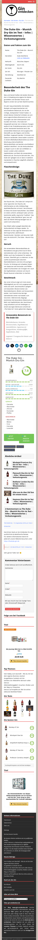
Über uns (6, 825)
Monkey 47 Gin (14, 727)
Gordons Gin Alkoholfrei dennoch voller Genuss (18, 868)
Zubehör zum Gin (9, 890)
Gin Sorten (14, 20)
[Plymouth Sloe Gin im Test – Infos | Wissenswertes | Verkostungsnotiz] (7, 476)
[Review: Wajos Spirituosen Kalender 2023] (29, 710)
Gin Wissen (7, 884)
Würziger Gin (9, 450)
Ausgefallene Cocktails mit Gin (14, 678)
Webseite (8, 595)
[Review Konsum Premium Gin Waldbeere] (7, 715)
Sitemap (6, 830)
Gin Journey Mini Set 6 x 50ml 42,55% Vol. (19, 650)
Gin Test (20, 447)
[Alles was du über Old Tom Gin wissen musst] (7, 495)
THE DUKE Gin (8, 523)
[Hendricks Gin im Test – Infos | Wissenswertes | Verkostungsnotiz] (14, 715)
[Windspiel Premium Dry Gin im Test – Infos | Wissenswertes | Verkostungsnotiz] (7, 465)
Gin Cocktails (8, 887)
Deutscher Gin (10, 447)
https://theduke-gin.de (11, 541)
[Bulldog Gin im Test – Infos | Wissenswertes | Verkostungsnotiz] (29, 704)
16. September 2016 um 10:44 (23, 523)
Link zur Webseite (23, 58)
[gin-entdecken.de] (19, 10)
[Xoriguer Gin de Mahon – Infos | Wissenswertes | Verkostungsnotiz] (7, 704)
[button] (7, 345)
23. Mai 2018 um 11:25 (17, 547)
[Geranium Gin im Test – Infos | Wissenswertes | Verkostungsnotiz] (22, 715)
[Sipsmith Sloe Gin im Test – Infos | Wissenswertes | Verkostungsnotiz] (22, 704)
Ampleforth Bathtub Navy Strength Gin (20, 743)
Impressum (7, 820)
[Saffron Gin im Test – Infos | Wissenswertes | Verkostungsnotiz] (7, 710)
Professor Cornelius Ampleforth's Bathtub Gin (20, 758)
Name (7, 583)
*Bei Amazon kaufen (20, 661)
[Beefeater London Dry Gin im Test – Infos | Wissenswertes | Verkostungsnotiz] (7, 484)
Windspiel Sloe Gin (16, 735)
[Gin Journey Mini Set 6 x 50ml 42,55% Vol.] (19, 639)
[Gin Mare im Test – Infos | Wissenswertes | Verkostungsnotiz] (22, 710)
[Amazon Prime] (19, 654)
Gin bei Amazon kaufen (11, 834)
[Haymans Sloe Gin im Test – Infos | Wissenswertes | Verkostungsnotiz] (7, 502)
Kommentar (9, 568)
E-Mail (7, 589)
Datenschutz (8, 823)
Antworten (7, 526)
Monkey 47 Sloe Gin (16, 750)
